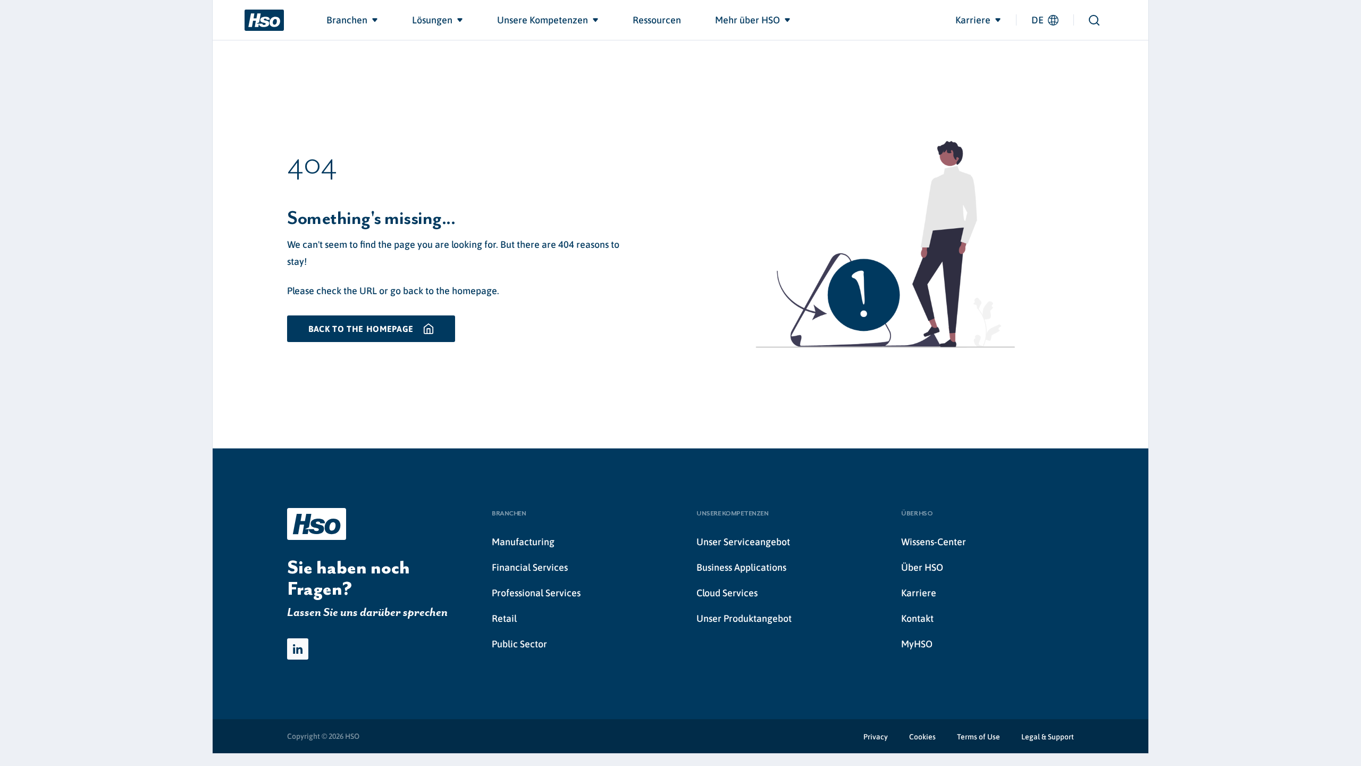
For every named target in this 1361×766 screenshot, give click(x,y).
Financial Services (530, 567)
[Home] (264, 20)
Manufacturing (523, 541)
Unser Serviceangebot (743, 541)
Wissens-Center (933, 541)
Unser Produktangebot (744, 618)
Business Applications (741, 567)
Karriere (918, 592)
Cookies (922, 736)
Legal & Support (1047, 736)
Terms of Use (978, 736)
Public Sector (519, 644)
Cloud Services (727, 592)
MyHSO (916, 644)
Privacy (875, 736)
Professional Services (536, 592)
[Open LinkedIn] (297, 649)
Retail (504, 618)
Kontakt (917, 618)
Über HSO (922, 567)
